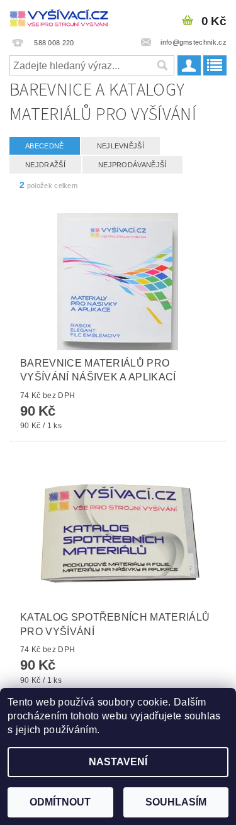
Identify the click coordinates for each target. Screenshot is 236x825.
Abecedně (44, 146)
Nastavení (118, 761)
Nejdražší (45, 165)
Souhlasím (175, 802)
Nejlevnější (121, 146)
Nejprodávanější (132, 165)
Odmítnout (60, 802)
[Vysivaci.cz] (59, 16)
